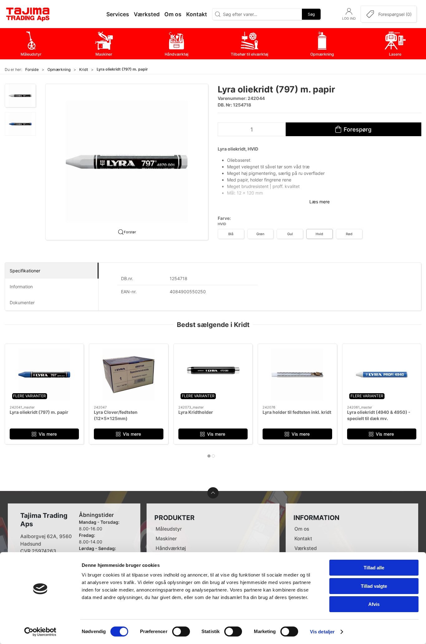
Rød (349, 234)
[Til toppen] (213, 492)
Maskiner (166, 539)
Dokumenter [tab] (22, 302)
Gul (290, 234)
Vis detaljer (322, 631)
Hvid (319, 234)
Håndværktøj (171, 548)
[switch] (181, 632)
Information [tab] (21, 286)
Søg (311, 14)
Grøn (260, 234)
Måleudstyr (169, 529)
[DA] (28, 14)
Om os (301, 529)
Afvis (374, 604)
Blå (230, 234)
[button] (20, 95)
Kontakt (303, 539)
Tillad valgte (374, 586)
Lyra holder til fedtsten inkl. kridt (297, 412)
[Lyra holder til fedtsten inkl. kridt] (297, 375)
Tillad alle (374, 567)
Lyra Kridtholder (195, 412)
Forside (32, 69)
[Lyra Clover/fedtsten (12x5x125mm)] (128, 375)
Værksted (305, 548)
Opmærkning (58, 69)
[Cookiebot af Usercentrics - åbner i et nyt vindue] (40, 632)
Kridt (83, 69)
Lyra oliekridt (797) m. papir (39, 412)
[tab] (209, 456)
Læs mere (319, 201)
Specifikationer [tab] (25, 270)
